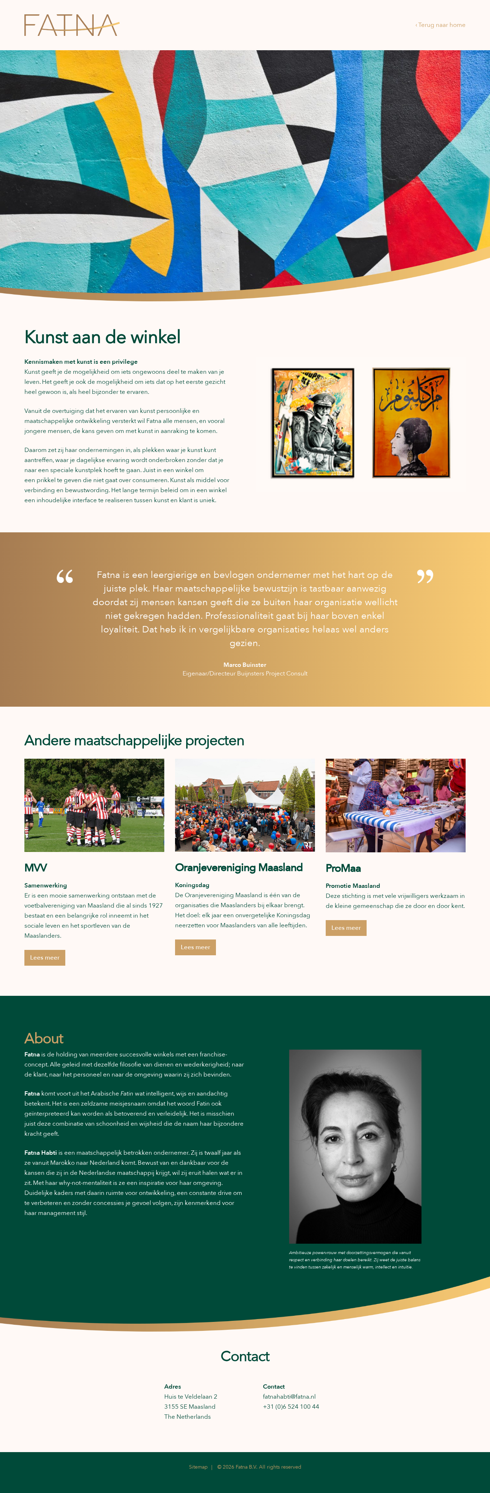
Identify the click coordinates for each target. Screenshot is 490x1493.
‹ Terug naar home (440, 25)
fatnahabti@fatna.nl (289, 1397)
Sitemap (198, 1467)
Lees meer (45, 957)
